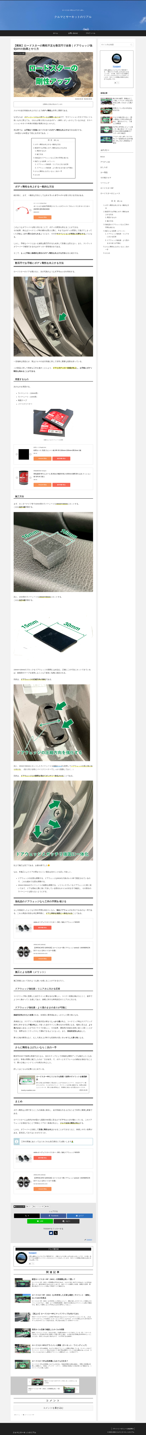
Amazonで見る (42, 217)
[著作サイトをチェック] (51, 1233)
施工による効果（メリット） (45, 161)
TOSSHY (33, 1253)
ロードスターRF (20, 1206)
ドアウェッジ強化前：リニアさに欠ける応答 (52, 164)
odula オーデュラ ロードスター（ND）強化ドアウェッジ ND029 (57, 922)
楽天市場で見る (61, 458)
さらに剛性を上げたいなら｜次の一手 (48, 171)
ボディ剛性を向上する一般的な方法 (47, 144)
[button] (66, 1221)
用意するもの (41, 151)
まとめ (37, 175)
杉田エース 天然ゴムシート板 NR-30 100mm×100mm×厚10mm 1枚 (57, 450)
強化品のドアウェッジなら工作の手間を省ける (51, 158)
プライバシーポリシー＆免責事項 (123, 1429)
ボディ (30, 1206)
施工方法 (40, 154)
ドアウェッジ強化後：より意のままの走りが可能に (55, 168)
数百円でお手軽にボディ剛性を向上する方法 (51, 148)
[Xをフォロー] (56, 1233)
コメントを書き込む (53, 1408)
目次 (50, 140)
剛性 (48, 1206)
